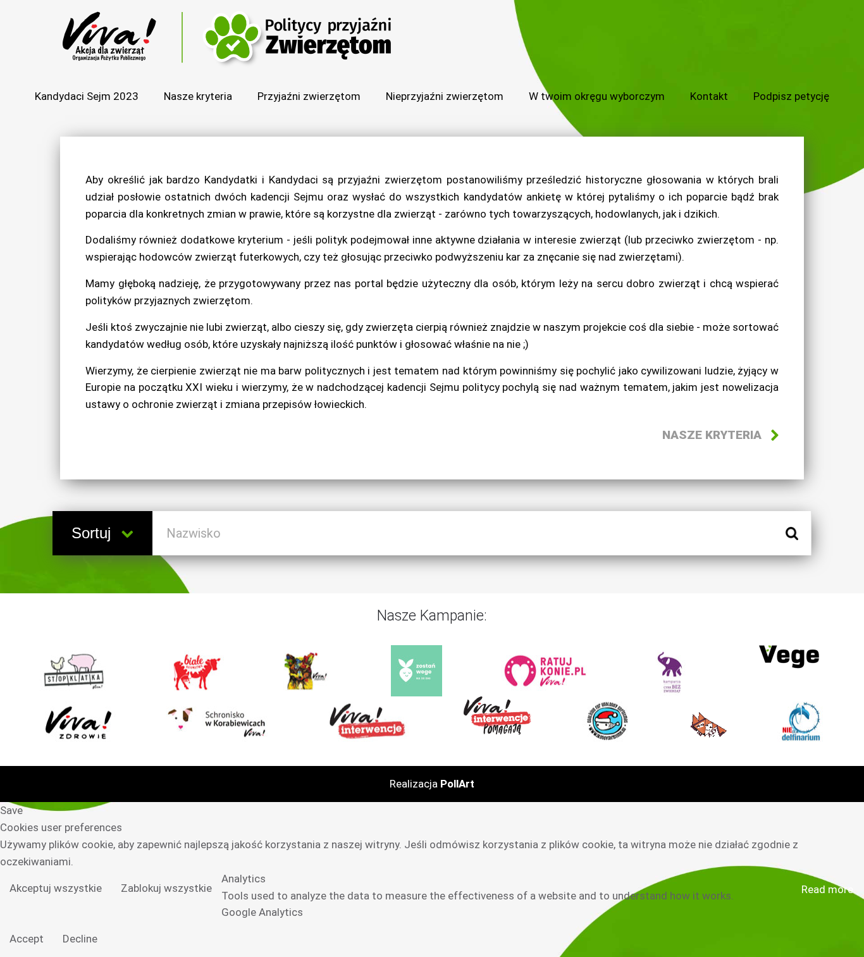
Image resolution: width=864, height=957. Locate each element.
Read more (827, 889)
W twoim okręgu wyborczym (597, 96)
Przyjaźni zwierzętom (309, 96)
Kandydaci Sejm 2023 (87, 96)
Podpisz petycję (791, 96)
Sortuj (93, 532)
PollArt (457, 783)
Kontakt (709, 96)
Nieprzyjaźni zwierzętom (444, 96)
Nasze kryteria (198, 96)
